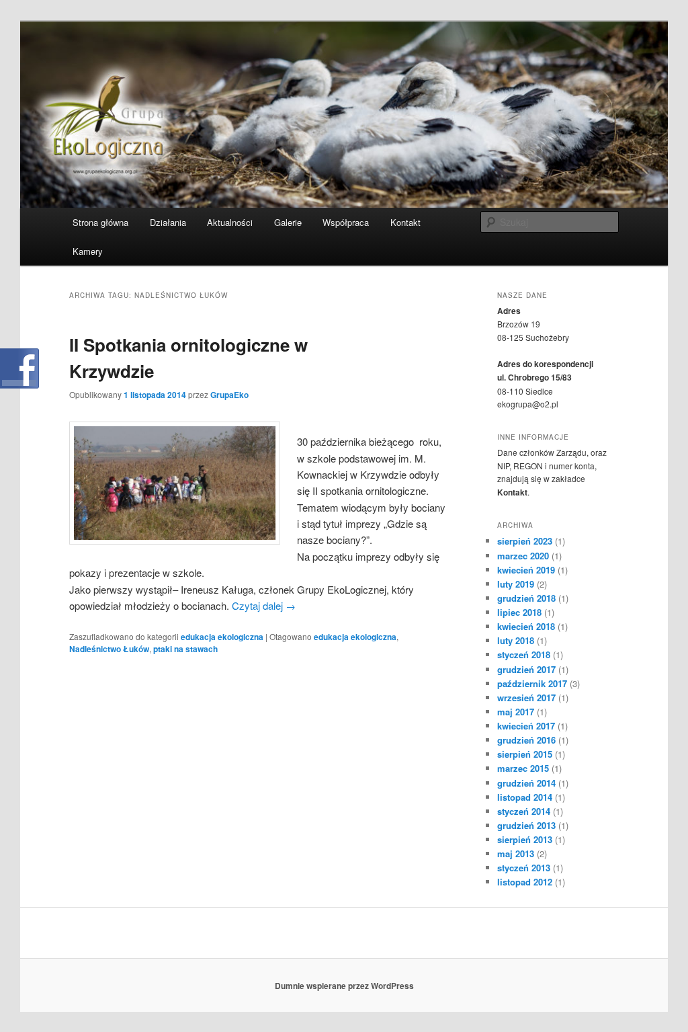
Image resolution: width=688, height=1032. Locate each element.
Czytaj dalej (264, 605)
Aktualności (230, 222)
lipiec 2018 (519, 612)
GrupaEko (229, 395)
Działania (168, 222)
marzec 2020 (523, 555)
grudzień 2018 (526, 598)
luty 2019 (515, 584)
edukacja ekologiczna (222, 637)
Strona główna (100, 222)
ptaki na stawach (185, 649)
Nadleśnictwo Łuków (109, 649)
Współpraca (345, 222)
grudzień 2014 (526, 783)
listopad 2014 (524, 797)
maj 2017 (515, 711)
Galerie (288, 222)
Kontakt (405, 222)
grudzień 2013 (526, 825)
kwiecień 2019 (526, 569)
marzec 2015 (523, 768)
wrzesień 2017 (526, 697)
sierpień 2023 (524, 540)
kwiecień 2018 (526, 626)
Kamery (88, 251)
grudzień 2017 (526, 669)
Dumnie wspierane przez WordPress (344, 986)
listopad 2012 (524, 881)
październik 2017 (532, 683)
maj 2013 (515, 853)
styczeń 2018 (523, 654)
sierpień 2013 (524, 839)
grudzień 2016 (526, 739)
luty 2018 (515, 640)
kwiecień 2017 (526, 725)
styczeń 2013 (523, 867)
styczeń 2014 (523, 811)
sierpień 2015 (524, 754)
